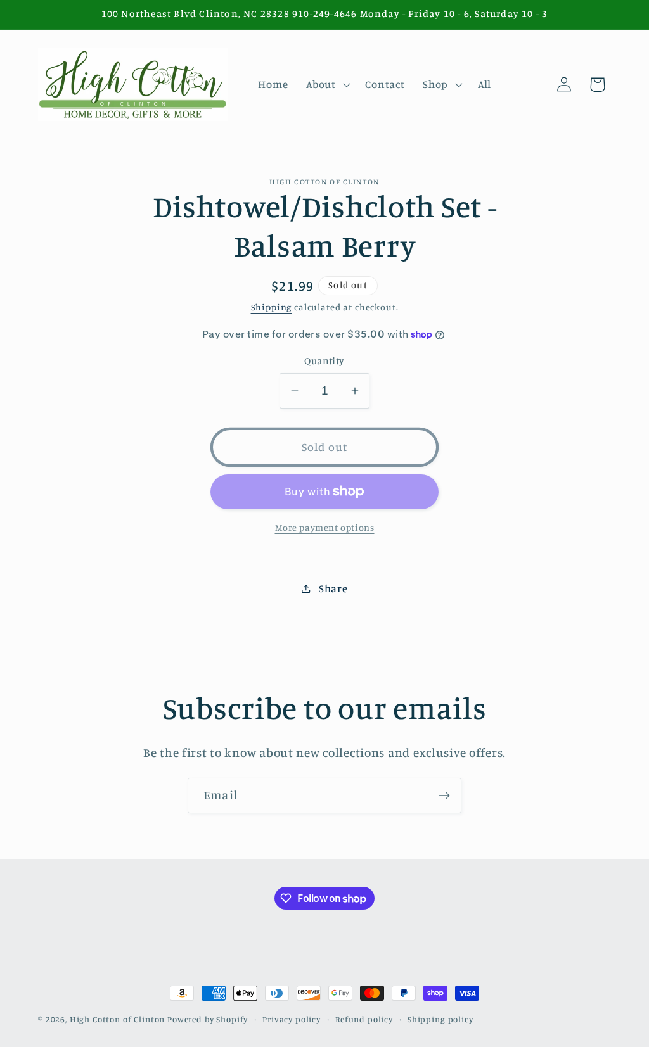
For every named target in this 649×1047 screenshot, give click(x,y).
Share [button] (333, 588)
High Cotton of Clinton (117, 1019)
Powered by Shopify (207, 1019)
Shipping (271, 306)
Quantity (324, 361)
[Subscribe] (444, 795)
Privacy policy (291, 1019)
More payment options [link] (325, 527)
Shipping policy (440, 1019)
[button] (326, 84)
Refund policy (364, 1019)
